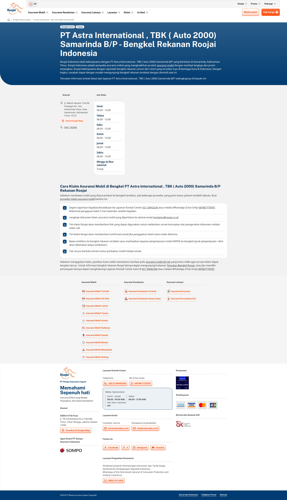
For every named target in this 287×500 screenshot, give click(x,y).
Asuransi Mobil (88, 282)
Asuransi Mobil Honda (97, 320)
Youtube (160, 447)
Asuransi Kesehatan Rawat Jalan (144, 298)
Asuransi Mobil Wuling (97, 357)
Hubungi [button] (268, 4)
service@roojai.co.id (118, 428)
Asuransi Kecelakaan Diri (183, 298)
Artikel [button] (141, 12)
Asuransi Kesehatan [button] (63, 12)
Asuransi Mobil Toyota (97, 313)
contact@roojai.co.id (147, 428)
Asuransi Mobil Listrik (97, 306)
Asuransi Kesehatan (134, 282)
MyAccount (250, 12)
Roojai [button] (241, 4)
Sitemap (223, 495)
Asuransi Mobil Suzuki (97, 335)
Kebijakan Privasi (208, 495)
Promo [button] (254, 4)
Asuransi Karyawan (180, 291)
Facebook (113, 447)
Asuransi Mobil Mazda (97, 342)
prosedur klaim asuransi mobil (77, 199)
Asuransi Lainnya (175, 282)
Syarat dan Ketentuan (188, 495)
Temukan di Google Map (78, 430)
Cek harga (269, 12)
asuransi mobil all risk (158, 262)
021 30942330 (150, 207)
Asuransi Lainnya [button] (91, 12)
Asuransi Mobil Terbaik (97, 291)
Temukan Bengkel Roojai (181, 265)
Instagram (142, 447)
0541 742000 (70, 127)
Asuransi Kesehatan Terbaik (142, 291)
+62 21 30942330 (117, 383)
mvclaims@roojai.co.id (165, 217)
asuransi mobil (165, 65)
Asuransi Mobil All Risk (97, 298)
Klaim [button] (127, 12)
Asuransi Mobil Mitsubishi (99, 350)
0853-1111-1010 (115, 480)
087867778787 (207, 207)
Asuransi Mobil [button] (36, 12)
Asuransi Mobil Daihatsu (98, 328)
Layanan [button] (112, 12)
